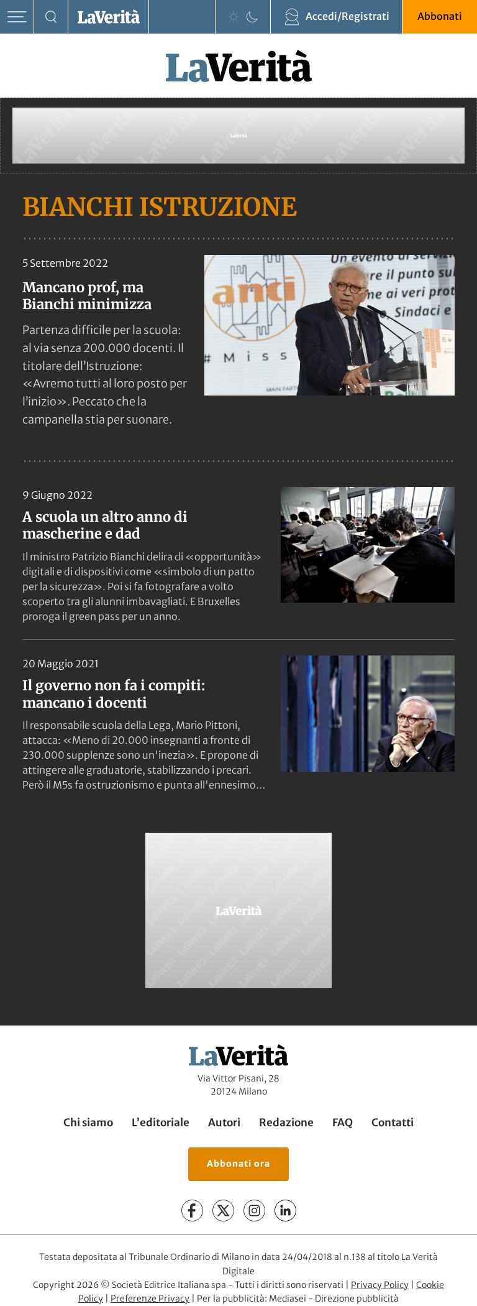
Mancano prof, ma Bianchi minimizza (87, 295)
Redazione (286, 1123)
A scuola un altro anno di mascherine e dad (105, 525)
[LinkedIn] (285, 1210)
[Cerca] (51, 17)
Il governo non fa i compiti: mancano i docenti (113, 694)
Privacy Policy (380, 1284)
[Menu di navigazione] (17, 17)
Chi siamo (88, 1123)
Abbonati (439, 16)
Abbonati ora (238, 1163)
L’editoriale (160, 1123)
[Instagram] (254, 1210)
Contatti (392, 1123)
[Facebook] (192, 1210)
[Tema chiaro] (233, 17)
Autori (224, 1123)
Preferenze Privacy (150, 1298)
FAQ (342, 1123)
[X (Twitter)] (223, 1210)
